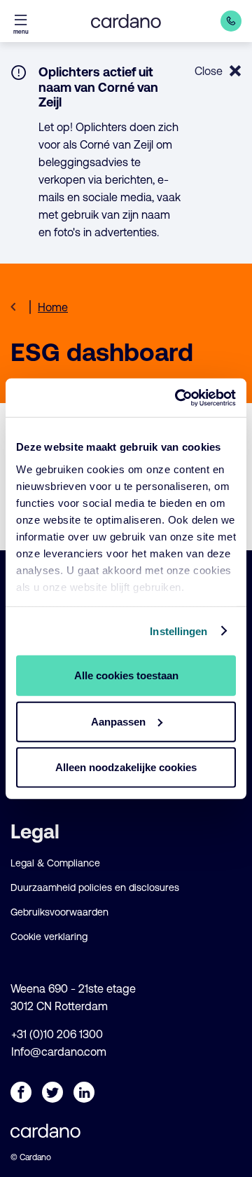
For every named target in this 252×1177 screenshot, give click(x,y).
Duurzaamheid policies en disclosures (94, 887)
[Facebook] (20, 1092)
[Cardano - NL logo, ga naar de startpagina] (126, 21)
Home (53, 307)
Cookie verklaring (49, 936)
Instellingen (178, 631)
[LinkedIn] (84, 1092)
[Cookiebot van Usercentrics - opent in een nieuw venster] (178, 397)
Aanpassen (118, 721)
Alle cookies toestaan (126, 675)
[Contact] (230, 21)
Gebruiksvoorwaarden (59, 912)
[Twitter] (52, 1092)
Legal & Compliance (55, 863)
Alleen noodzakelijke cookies (126, 767)
